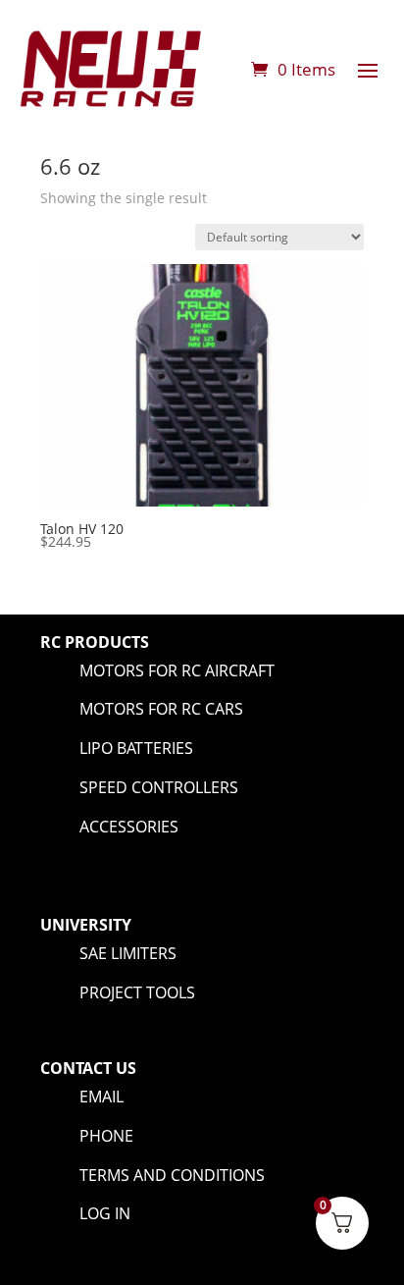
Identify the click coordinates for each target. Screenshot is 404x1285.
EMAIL (101, 1096)
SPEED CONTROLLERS (158, 787)
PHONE (106, 1136)
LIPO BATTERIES (136, 748)
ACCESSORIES (128, 826)
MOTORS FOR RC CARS (161, 709)
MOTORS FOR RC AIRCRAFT (177, 670)
